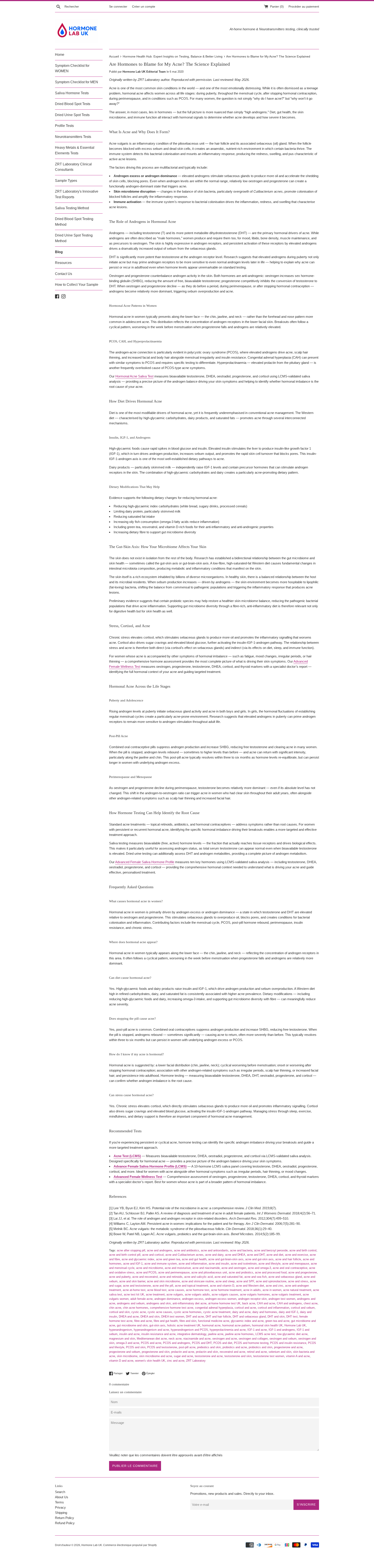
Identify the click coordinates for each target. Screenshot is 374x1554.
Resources (63, 263)
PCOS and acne (151, 1343)
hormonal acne (211, 1325)
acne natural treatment (297, 1290)
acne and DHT (256, 1254)
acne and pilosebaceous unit (209, 1272)
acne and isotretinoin (244, 1263)
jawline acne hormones (239, 1334)
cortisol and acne (245, 1307)
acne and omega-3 (259, 1268)
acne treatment (155, 1294)
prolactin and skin (207, 1351)
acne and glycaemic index (138, 1259)
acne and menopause (295, 1263)
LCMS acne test (265, 1334)
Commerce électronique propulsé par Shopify (130, 1545)
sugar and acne (183, 1356)
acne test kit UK (134, 1294)
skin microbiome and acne (155, 1356)
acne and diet (274, 1254)
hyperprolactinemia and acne (228, 1329)
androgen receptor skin (252, 1298)
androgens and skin (158, 1303)
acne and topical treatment (191, 1285)
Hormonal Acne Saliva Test (134, 376)
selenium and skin (280, 1351)
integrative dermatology (191, 1334)
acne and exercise (296, 1254)
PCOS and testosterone (162, 1347)
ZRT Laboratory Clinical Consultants (73, 167)
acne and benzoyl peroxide (271, 1250)
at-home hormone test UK (224, 1303)
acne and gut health (194, 1259)
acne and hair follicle (288, 1259)
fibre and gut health (166, 1320)
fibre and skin (187, 1320)
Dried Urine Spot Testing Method (74, 238)
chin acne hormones (135, 1307)
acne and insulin (219, 1263)
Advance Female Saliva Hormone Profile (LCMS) (150, 1166)
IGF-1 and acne (257, 1329)
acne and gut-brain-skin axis (225, 1259)
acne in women (272, 1290)
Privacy (60, 1507)
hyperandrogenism (120, 1329)
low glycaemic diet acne (292, 1334)
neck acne (175, 1338)
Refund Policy (65, 1523)
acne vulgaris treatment (286, 1294)
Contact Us (63, 274)
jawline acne (215, 1334)
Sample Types (66, 180)
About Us (61, 1497)
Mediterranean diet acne (152, 1338)
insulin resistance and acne (158, 1334)
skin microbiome (127, 1356)
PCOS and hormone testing (251, 1343)
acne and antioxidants (214, 1250)
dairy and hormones (264, 1312)
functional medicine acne (213, 1320)
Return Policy (64, 1518)
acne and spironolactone (271, 1281)
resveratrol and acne (232, 1351)
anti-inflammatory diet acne (189, 1303)
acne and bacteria (241, 1250)
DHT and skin (276, 1316)
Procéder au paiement (304, 6)
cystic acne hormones (188, 1312)
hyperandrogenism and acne (151, 1329)
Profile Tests (64, 126)
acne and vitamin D (222, 1285)
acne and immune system (160, 1263)
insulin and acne (129, 1334)
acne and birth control (302, 1250)
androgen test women (281, 1298)
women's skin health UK (150, 1360)
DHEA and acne (129, 1316)
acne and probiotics (241, 1272)
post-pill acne (187, 1347)
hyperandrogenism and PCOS (189, 1329)
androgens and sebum (131, 1303)
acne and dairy (214, 1254)
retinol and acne (257, 1351)
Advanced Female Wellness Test (138, 1177)
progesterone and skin (155, 1351)
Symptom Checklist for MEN (76, 82)
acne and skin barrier (132, 1281)
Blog (59, 252)
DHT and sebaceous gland (249, 1316)
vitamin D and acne (121, 1360)
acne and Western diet (250, 1285)
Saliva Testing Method (72, 208)
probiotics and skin (260, 1347)
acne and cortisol (153, 1254)
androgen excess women (220, 1298)
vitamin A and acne (298, 1356)
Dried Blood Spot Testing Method (74, 221)
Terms (59, 1502)
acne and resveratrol (145, 1276)
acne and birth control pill (124, 1254)
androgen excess (192, 1298)
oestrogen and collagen (253, 1338)
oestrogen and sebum (283, 1338)
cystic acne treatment (217, 1312)
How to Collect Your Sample (76, 284)
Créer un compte (143, 6)
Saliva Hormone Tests (72, 93)
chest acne (311, 1303)
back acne (248, 1303)
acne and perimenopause (174, 1272)
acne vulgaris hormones (255, 1294)
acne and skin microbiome (163, 1281)
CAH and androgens (289, 1303)
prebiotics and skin (209, 1347)
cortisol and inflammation (273, 1307)
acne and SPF (245, 1281)
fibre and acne (143, 1320)
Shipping (61, 1512)
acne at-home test (134, 1290)
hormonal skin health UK (267, 1325)
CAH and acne (266, 1303)
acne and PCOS (146, 1272)
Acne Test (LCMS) (127, 1156)
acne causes (176, 1290)
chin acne (115, 1307)
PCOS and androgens (176, 1343)
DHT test (292, 1316)
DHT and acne (195, 1316)
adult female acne (141, 1298)
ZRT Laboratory (196, 1360)
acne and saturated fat (228, 1276)
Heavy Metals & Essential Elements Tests (74, 150)
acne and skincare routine (198, 1281)
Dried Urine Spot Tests (72, 115)
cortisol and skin (119, 1312)
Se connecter (118, 6)
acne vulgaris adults (197, 1294)
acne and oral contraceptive (290, 1268)
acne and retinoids (171, 1276)
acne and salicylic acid (198, 1276)
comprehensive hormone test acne (171, 1307)
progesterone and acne (288, 1347)
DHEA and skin (150, 1316)
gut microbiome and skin (132, 1325)
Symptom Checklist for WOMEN (72, 68)
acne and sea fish (255, 1276)
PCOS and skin (135, 1347)
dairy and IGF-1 (288, 1312)
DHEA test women (172, 1316)
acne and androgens (159, 1250)
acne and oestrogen (233, 1268)
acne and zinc (274, 1285)
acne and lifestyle (269, 1263)
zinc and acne (175, 1360)
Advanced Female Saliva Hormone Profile (144, 862)
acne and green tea (168, 1259)
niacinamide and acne (197, 1338)
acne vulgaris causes (225, 1294)
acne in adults (252, 1290)
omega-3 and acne (127, 1343)
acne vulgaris (174, 1294)
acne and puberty (120, 1276)
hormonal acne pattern (236, 1325)
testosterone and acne (209, 1356)
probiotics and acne (234, 1347)
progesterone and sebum (124, 1351)
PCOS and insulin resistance (288, 1343)
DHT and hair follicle (218, 1316)
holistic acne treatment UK (183, 1325)
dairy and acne (241, 1312)
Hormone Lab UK (295, 1325)
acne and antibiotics (186, 1250)
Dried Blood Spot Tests (72, 104)
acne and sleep (225, 1281)
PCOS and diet (222, 1343)
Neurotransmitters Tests (73, 137)
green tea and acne (277, 1320)
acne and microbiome (149, 1268)
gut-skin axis (157, 1325)
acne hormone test (197, 1290)
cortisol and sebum (303, 1307)
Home (59, 54)
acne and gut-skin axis (259, 1259)
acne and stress (298, 1281)
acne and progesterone (302, 1272)
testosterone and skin (237, 1356)
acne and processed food (271, 1272)
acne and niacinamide (206, 1268)
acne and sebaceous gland (285, 1276)
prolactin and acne (182, 1351)
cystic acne (138, 1312)
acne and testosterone (137, 1285)
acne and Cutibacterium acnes (184, 1254)
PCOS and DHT (202, 1343)
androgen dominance (167, 1298)
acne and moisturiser (178, 1268)
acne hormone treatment (226, 1290)
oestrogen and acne (224, 1338)
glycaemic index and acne (247, 1320)
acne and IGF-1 (133, 1263)
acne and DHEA (235, 1254)
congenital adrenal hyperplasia (214, 1307)
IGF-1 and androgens (282, 1329)
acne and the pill (163, 1285)
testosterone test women (268, 1356)
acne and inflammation (193, 1263)
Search (60, 1492)
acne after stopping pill (131, 1250)
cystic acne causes (160, 1312)
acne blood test (156, 1290)
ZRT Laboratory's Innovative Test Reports (76, 194)
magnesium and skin (122, 1338)
